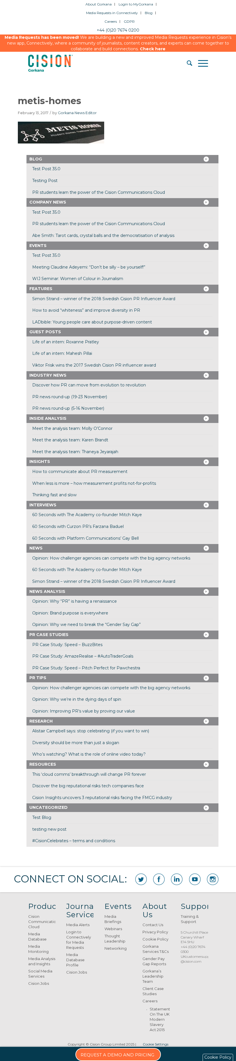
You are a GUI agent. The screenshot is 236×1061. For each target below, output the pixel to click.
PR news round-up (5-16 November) (68, 408)
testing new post (49, 829)
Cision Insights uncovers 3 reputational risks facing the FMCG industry (102, 797)
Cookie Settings (155, 1044)
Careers (110, 21)
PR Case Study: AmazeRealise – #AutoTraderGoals (82, 656)
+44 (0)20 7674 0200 (118, 30)
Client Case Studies (153, 991)
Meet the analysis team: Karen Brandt (70, 440)
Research (41, 721)
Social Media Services (40, 973)
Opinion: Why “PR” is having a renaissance (74, 601)
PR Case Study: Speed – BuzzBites (67, 644)
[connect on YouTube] (195, 879)
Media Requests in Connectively (112, 13)
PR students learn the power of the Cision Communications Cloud (98, 192)
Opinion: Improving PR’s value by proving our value (83, 711)
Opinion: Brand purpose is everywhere (70, 613)
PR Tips (37, 677)
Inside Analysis (47, 418)
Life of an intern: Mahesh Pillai (62, 353)
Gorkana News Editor (77, 113)
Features (40, 288)
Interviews (42, 504)
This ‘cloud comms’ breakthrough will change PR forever (89, 774)
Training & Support (190, 919)
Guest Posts (45, 331)
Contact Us (152, 924)
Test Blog (41, 817)
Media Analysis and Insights (41, 961)
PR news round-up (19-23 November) (69, 396)
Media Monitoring (38, 949)
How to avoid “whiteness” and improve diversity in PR (86, 310)
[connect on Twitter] (141, 879)
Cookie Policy (155, 939)
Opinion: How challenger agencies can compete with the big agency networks (111, 558)
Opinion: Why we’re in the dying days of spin (76, 699)
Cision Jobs (38, 983)
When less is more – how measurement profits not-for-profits (94, 483)
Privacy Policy (155, 932)
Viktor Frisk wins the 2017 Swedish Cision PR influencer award (94, 365)
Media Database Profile (75, 959)
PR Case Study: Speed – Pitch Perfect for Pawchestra (86, 668)
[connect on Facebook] (159, 879)
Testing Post (45, 180)
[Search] (186, 63)
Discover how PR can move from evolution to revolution (89, 385)
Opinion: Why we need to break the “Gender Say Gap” (86, 624)
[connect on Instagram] (212, 879)
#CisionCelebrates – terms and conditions (73, 840)
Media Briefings (112, 919)
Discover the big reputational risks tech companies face (88, 785)
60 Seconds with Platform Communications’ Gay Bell (85, 538)
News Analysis (47, 591)
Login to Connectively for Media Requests (78, 940)
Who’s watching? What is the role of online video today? (89, 754)
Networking (115, 948)
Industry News (47, 375)
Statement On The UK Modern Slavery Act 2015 (160, 1019)
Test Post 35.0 (46, 168)
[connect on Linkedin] (177, 879)
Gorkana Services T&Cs (155, 949)
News (36, 548)
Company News (47, 202)
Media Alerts (78, 924)
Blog (149, 13)
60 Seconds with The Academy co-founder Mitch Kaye (87, 514)
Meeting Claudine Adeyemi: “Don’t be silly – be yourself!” (88, 267)
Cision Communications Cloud (42, 921)
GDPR (129, 21)
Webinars (113, 928)
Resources (42, 764)
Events (38, 245)
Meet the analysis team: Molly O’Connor (72, 428)
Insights (39, 461)
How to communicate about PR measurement (79, 471)
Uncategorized (48, 807)
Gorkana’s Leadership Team (152, 976)
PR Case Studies (48, 634)
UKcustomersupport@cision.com (198, 959)
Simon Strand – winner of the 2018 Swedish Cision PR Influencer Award (103, 298)
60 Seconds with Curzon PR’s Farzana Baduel (78, 526)
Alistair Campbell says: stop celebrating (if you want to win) (90, 730)
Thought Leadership (114, 938)
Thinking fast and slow (54, 494)
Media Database (37, 936)
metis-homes (49, 100)
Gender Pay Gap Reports (154, 961)
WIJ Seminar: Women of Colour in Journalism (77, 278)
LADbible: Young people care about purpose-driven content (92, 322)
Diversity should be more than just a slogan (75, 742)
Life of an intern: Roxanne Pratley (65, 341)
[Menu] (200, 63)
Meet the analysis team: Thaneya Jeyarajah (75, 451)
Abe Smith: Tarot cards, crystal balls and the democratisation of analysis (103, 235)
